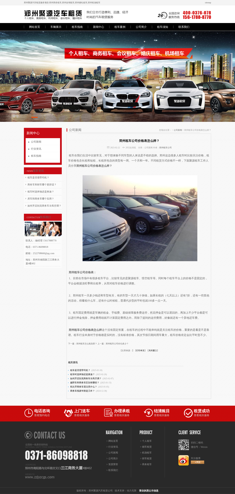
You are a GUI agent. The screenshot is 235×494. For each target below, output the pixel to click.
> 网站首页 (112, 441)
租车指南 (77, 26)
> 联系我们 (112, 470)
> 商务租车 (146, 464)
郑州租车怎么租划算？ (86, 343)
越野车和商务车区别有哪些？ (84, 382)
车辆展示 (55, 26)
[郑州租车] (117, 76)
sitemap (208, 2)
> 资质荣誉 (112, 464)
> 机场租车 (146, 452)
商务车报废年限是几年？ (82, 391)
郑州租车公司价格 (87, 165)
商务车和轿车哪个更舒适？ (42, 184)
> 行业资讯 (112, 447)
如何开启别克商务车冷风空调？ (44, 205)
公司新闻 (178, 130)
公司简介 (141, 26)
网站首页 (34, 26)
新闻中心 (98, 26)
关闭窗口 (153, 350)
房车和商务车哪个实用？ (41, 198)
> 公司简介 (112, 458)
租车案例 (119, 26)
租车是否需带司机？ (38, 177)
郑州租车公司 (165, 147)
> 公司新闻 (112, 452)
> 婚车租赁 (146, 447)
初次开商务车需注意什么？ (83, 386)
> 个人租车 (146, 441)
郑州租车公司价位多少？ (117, 343)
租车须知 (162, 26)
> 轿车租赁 (146, 458)
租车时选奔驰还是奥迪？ (41, 191)
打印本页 (140, 350)
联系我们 (183, 26)
